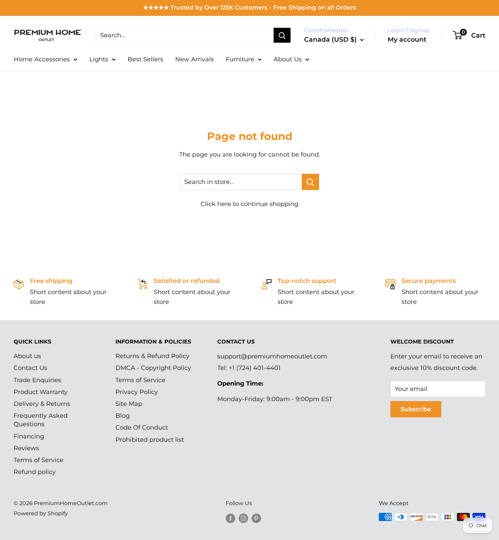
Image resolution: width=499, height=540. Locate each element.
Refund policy (35, 472)
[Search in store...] (310, 182)
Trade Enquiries (37, 380)
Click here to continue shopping (249, 204)
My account (407, 39)
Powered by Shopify (41, 513)
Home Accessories (42, 59)
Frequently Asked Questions (41, 420)
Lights (98, 59)
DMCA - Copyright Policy (153, 368)
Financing (29, 436)
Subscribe (416, 409)
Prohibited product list (149, 439)
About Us (288, 59)
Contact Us (30, 368)
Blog (122, 415)
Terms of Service (38, 460)
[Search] (282, 35)
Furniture (240, 59)
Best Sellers (145, 59)
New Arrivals (194, 59)
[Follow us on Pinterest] (256, 518)
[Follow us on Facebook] (230, 518)
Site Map (128, 404)
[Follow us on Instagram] (243, 518)
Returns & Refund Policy (152, 356)
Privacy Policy (136, 392)
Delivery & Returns (42, 404)
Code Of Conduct (141, 427)
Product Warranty (41, 392)
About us (27, 356)
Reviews (26, 448)
